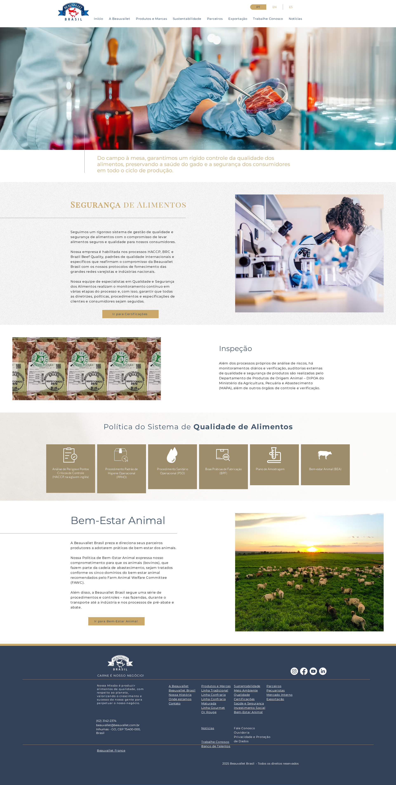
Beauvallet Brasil (182, 690)
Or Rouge (209, 712)
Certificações (244, 699)
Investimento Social (249, 708)
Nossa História (180, 695)
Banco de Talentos (215, 746)
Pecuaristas (275, 690)
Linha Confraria (213, 695)
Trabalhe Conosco (215, 742)
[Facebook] (304, 671)
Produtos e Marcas (216, 686)
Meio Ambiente (246, 690)
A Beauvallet (179, 686)
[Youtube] (313, 671)
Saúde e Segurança (249, 703)
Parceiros (273, 686)
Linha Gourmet (213, 708)
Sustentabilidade (247, 686)
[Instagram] (294, 671)
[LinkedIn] (322, 671)
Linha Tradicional (214, 690)
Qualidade (242, 695)
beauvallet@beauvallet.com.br (118, 725)
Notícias (207, 728)
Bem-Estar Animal (248, 712)
